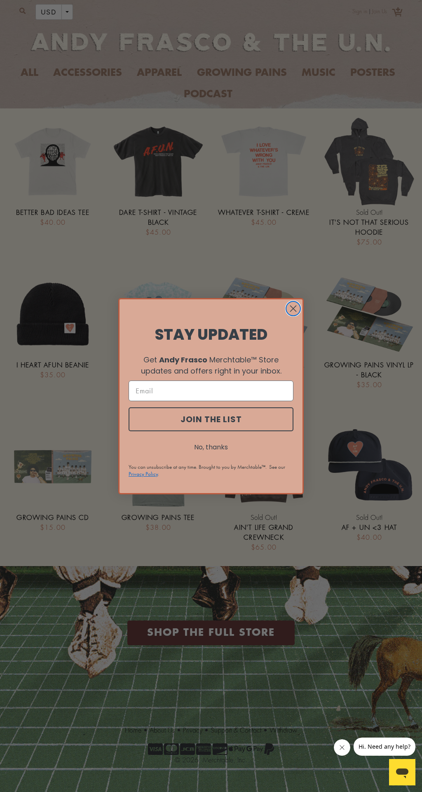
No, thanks (211, 447)
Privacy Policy (143, 473)
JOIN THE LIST (211, 419)
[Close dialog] (293, 308)
